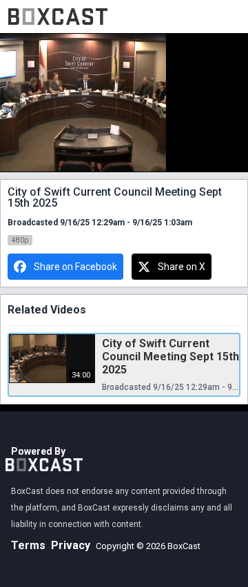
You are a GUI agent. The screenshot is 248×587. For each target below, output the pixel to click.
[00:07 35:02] (124, 103)
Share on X (181, 266)
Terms (28, 545)
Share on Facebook (75, 266)
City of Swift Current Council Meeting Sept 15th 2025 (170, 356)
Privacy (70, 545)
